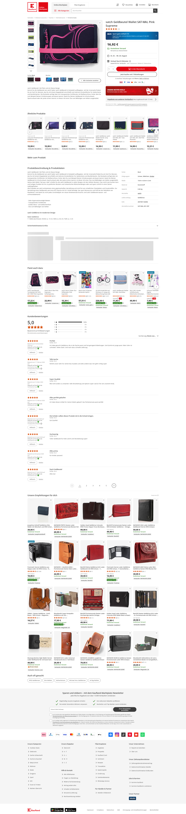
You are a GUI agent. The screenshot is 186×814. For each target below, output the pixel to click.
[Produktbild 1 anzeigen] (31, 23)
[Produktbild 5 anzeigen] (31, 51)
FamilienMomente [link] (103, 777)
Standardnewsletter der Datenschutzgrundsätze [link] (64, 716)
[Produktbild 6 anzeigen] (31, 58)
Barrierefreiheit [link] (154, 810)
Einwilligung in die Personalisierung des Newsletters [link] (66, 722)
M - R (65, 759)
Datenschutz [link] (110, 810)
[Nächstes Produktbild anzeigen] (31, 71)
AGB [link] (118, 810)
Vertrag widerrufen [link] (70, 785)
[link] (80, 4)
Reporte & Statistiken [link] (138, 748)
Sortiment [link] (101, 759)
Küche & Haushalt (36, 759)
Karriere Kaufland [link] (137, 782)
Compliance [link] (100, 810)
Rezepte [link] (100, 763)
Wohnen (32, 766)
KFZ (31, 781)
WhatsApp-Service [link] (103, 781)
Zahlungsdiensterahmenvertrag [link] (141, 763)
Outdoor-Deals (35, 748)
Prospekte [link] (101, 751)
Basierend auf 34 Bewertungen (39, 331)
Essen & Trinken (35, 785)
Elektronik (33, 751)
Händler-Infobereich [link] (104, 793)
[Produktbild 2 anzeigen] (31, 30)
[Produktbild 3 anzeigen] (31, 37)
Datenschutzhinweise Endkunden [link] (142, 771)
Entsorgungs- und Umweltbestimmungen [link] (135, 810)
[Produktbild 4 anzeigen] (31, 44)
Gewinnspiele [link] (102, 770)
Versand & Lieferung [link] (70, 793)
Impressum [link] (90, 810)
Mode (32, 770)
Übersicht (67, 748)
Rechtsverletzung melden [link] (72, 796)
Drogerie (33, 774)
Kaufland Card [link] (102, 755)
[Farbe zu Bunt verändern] (31, 79)
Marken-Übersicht (36, 788)
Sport (32, 777)
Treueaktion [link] (101, 766)
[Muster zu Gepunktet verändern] (56, 79)
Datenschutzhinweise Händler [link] (141, 767)
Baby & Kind (34, 763)
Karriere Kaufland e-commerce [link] (141, 786)
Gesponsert (30, 136)
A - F (65, 751)
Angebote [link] (101, 748)
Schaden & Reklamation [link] (71, 789)
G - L (65, 755)
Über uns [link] (134, 751)
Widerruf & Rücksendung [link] (72, 782)
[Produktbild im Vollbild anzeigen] (70, 46)
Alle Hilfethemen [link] (69, 774)
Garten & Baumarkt (36, 755)
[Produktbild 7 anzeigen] (31, 65)
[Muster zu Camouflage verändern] (49, 79)
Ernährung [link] (101, 774)
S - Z (65, 763)
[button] (70, 322)
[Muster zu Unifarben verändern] (70, 79)
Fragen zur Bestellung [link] (71, 778)
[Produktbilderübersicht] (31, 46)
